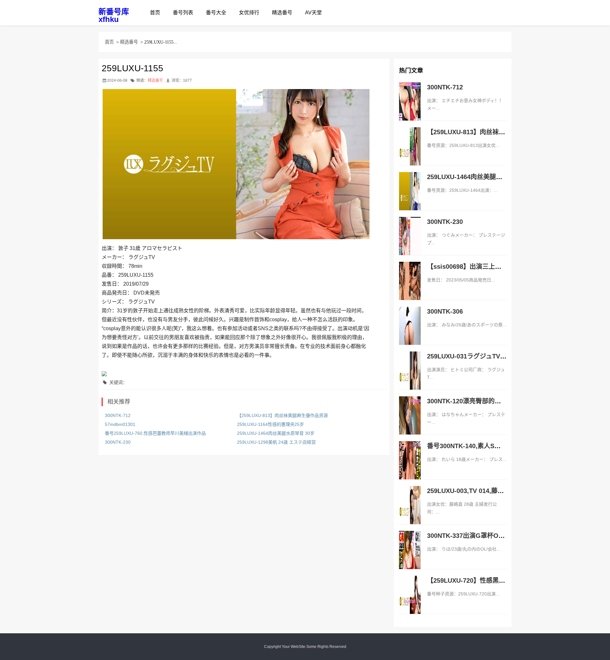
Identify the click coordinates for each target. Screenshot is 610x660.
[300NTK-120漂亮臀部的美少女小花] (410, 422)
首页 (155, 12)
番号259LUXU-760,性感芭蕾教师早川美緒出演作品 (155, 433)
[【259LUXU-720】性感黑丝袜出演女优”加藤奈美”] (410, 601)
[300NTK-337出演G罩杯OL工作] (410, 556)
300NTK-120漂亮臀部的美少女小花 (476, 401)
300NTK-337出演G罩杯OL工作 (471, 535)
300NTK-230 (118, 442)
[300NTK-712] (410, 108)
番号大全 (216, 12)
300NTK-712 (118, 415)
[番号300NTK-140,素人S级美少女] (410, 467)
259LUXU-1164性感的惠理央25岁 (270, 424)
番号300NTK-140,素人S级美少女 (473, 445)
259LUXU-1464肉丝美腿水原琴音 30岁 (276, 433)
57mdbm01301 (120, 424)
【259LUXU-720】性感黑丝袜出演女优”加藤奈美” (498, 580)
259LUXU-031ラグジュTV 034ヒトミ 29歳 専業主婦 (500, 356)
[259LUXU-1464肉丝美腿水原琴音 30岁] (410, 198)
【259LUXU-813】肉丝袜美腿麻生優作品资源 (282, 415)
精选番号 (282, 12)
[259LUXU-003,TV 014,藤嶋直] (410, 512)
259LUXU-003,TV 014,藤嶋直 (468, 490)
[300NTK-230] (410, 242)
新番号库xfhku (113, 15)
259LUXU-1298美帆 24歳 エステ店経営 (276, 442)
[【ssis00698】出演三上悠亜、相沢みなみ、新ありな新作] (410, 287)
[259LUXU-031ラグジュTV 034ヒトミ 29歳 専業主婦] (410, 377)
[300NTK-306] (410, 332)
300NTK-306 (445, 311)
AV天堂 (313, 12)
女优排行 (249, 12)
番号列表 (183, 12)
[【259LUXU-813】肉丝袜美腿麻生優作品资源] (410, 153)
